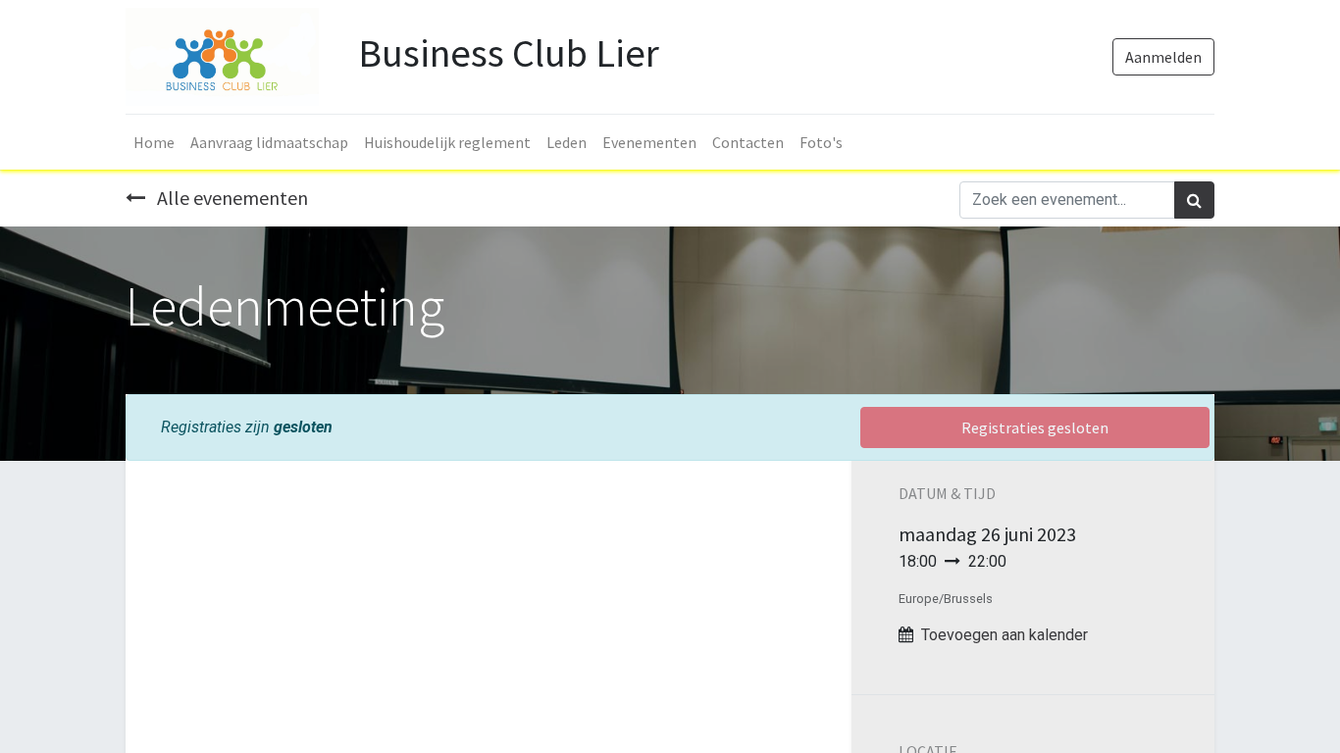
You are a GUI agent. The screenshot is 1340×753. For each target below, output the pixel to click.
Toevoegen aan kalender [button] (1004, 635)
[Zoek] (1194, 200)
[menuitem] (154, 142)
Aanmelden (1163, 57)
